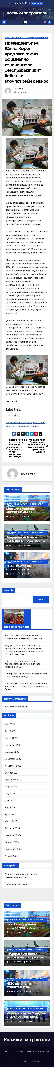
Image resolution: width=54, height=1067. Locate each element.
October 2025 (12, 772)
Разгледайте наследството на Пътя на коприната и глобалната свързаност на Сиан (26, 686)
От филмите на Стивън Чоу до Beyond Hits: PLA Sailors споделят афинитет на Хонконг (36, 446)
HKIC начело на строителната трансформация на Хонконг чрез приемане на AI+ (22, 664)
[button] (45, 22)
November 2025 (13, 765)
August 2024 (11, 856)
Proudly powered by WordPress (18, 1051)
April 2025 (10, 814)
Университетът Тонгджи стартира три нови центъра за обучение (26, 1016)
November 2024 (13, 835)
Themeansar (27, 1055)
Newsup (43, 1051)
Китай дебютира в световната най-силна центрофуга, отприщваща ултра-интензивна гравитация (18, 448)
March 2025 (11, 821)
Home (17, 1061)
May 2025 (10, 807)
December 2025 (13, 759)
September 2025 (13, 779)
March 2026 (11, 738)
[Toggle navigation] (25, 22)
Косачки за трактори (27, 13)
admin (20, 89)
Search (8, 590)
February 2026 (12, 745)
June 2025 (10, 800)
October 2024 (12, 842)
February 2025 (12, 828)
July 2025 (10, 793)
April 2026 (10, 731)
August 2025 (11, 786)
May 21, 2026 (15, 932)
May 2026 (10, 724)
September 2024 (13, 849)
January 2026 (12, 752)
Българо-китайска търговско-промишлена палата (26, 38)
